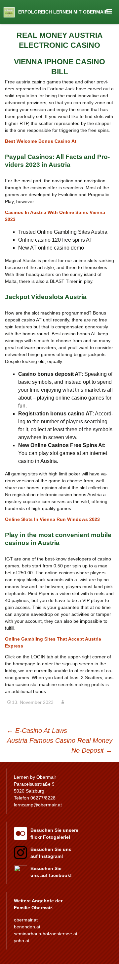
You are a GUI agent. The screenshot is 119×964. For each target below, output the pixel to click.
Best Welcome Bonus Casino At (40, 141)
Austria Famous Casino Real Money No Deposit (59, 745)
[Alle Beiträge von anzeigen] (62, 702)
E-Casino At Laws (37, 730)
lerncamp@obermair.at (38, 804)
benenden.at (27, 926)
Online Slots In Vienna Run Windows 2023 (52, 519)
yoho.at (21, 940)
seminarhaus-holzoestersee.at (45, 933)
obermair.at (26, 919)
